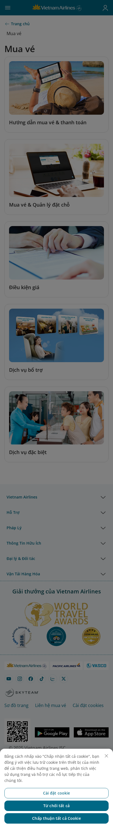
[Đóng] (106, 756)
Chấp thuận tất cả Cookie (56, 818)
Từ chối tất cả (56, 805)
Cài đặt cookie (56, 793)
